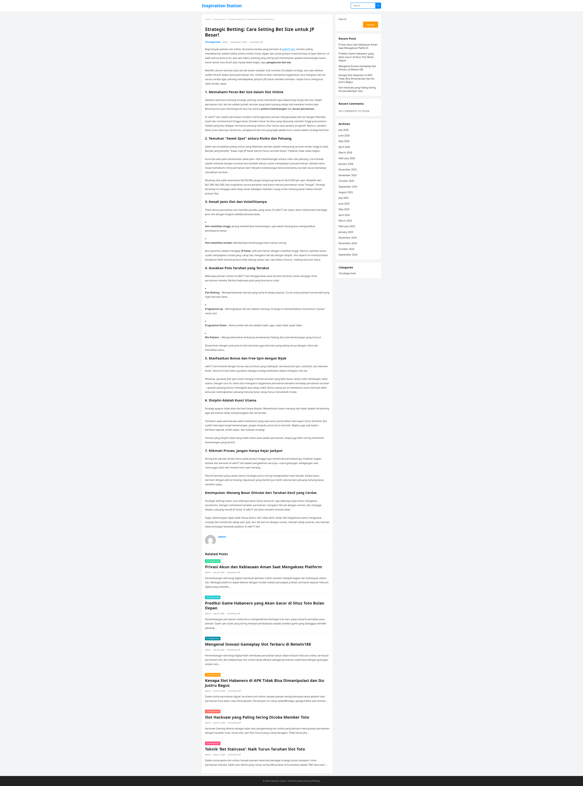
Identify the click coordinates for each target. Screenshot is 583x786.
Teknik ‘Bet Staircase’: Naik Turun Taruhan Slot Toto (255, 749)
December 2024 (348, 237)
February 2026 (347, 158)
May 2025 (344, 209)
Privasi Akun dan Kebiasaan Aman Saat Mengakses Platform (263, 566)
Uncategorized (219, 19)
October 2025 (346, 181)
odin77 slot (288, 49)
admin (225, 42)
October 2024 (346, 249)
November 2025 (348, 175)
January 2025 (346, 232)
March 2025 (345, 220)
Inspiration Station (222, 5)
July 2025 (344, 198)
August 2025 (346, 192)
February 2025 (347, 226)
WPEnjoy (316, 780)
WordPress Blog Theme (298, 780)
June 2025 (344, 203)
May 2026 (344, 141)
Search (342, 19)
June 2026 (344, 135)
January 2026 (346, 164)
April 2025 (344, 215)
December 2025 (348, 169)
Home (207, 19)
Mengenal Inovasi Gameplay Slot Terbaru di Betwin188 (258, 644)
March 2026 (345, 152)
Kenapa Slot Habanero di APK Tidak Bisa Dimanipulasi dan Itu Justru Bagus (264, 683)
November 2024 (348, 243)
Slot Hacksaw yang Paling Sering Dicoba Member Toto (257, 717)
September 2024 (348, 254)
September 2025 (348, 186)
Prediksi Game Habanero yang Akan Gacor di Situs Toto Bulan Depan (264, 605)
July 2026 (344, 130)
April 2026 (344, 147)
